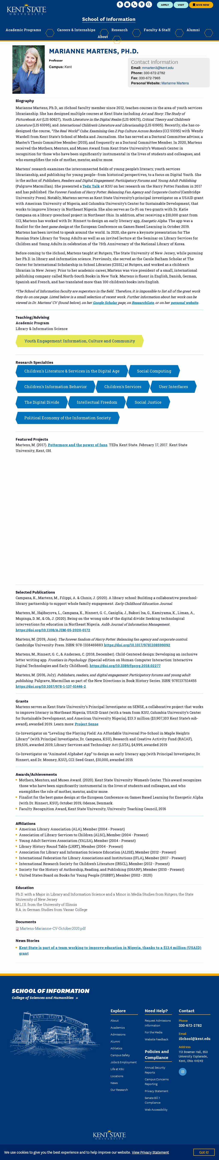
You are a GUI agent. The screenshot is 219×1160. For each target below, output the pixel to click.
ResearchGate (143, 302)
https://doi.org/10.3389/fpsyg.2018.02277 (125, 665)
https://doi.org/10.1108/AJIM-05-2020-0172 (53, 630)
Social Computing (154, 371)
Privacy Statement (156, 1090)
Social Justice (148, 402)
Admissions (118, 1034)
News (114, 1082)
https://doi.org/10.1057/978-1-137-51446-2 (51, 686)
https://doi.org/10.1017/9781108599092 (137, 645)
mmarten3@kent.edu (158, 67)
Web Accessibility (156, 1109)
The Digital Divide (41, 402)
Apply (165, 4)
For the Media (153, 1032)
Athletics (116, 1048)
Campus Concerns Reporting (157, 1081)
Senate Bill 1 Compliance (152, 1100)
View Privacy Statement (150, 1152)
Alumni (115, 1041)
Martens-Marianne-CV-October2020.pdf (53, 928)
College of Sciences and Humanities (43, 997)
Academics (118, 1027)
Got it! (204, 1152)
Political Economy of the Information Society (67, 417)
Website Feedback (156, 1039)
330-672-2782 (190, 1025)
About (115, 1020)
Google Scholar (105, 302)
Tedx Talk (91, 186)
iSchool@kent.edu (194, 1038)
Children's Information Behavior (55, 386)
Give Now (202, 4)
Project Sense (86, 724)
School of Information (108, 18)
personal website (184, 302)
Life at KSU (117, 1068)
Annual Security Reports (155, 1069)
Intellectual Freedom (97, 402)
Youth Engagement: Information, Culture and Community (79, 340)
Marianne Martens (175, 83)
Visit (181, 4)
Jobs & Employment (124, 1062)
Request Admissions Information (158, 1022)
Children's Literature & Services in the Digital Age (72, 371)
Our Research (119, 1089)
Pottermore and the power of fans (77, 445)
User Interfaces (173, 386)
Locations (117, 1075)
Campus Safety (120, 1055)
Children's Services (122, 386)
